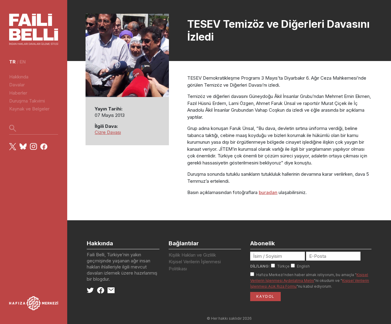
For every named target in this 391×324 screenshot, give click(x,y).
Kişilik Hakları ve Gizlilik (192, 255)
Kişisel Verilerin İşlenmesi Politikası (195, 265)
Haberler (18, 93)
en (23, 62)
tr (12, 62)
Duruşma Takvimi (27, 101)
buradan (268, 192)
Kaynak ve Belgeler (29, 109)
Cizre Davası (108, 132)
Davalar (17, 85)
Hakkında (18, 77)
